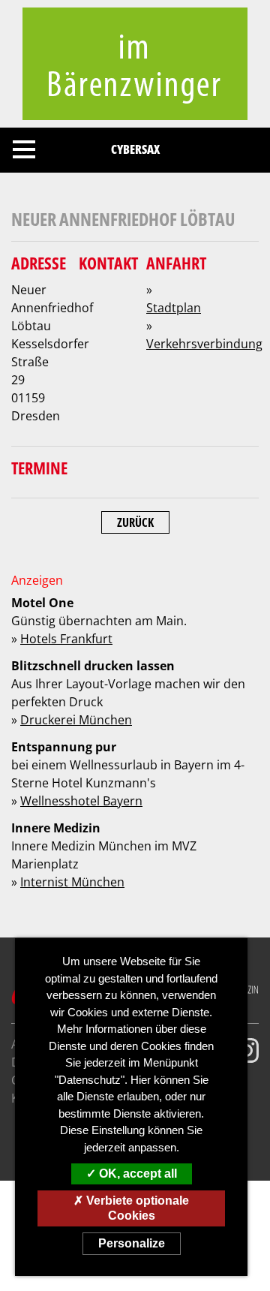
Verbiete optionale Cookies (136, 1208)
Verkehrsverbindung (204, 344)
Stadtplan (173, 307)
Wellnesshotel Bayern (81, 801)
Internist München (72, 882)
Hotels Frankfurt (66, 638)
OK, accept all (136, 1173)
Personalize (131, 1243)
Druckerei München (76, 720)
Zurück (135, 522)
